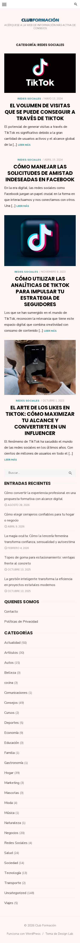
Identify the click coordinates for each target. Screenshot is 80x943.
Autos (9, 662)
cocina (8, 682)
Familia (9, 752)
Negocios (11, 833)
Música (9, 813)
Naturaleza (12, 823)
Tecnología (12, 873)
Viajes (8, 903)
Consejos (11, 702)
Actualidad (12, 642)
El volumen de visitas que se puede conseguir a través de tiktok (40, 112)
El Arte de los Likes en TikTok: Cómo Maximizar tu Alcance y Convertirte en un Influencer (40, 420)
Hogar (8, 772)
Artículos (11, 652)
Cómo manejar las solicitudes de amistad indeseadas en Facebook (40, 173)
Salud (8, 853)
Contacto (11, 611)
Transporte (12, 883)
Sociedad (11, 863)
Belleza (10, 672)
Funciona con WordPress (24, 934)
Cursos (9, 712)
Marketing (11, 782)
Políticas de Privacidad (21, 621)
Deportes (11, 722)
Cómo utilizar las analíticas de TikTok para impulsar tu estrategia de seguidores (40, 291)
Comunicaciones (16, 692)
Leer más (24, 145)
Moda (8, 802)
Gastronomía (13, 762)
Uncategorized (15, 893)
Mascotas (11, 792)
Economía (11, 732)
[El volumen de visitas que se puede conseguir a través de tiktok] (40, 73)
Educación (11, 742)
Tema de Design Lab (59, 934)
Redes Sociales (29, 98)
